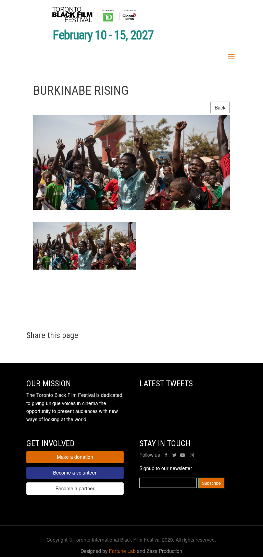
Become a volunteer (75, 472)
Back (220, 107)
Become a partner (75, 488)
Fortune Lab (122, 550)
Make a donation (75, 456)
